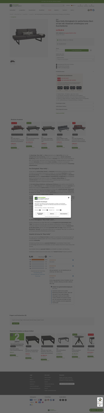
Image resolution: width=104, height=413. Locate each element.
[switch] (100, 405)
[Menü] (102, 398)
